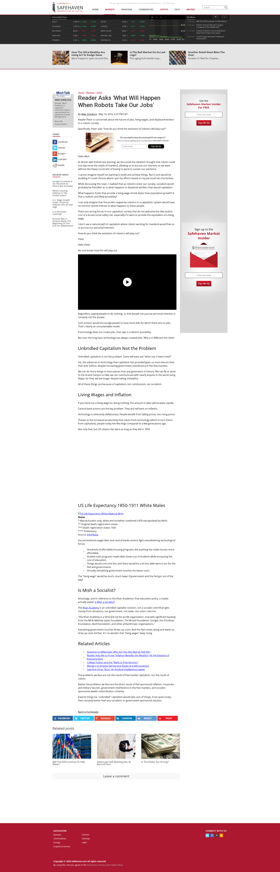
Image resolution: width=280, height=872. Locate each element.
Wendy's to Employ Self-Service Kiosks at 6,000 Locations (118, 666)
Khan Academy (91, 607)
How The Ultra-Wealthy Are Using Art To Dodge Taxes (88, 53)
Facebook (63, 141)
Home (95, 9)
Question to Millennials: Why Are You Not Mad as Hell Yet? (118, 652)
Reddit (61, 165)
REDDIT (148, 718)
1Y (165, 17)
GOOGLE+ (106, 718)
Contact (85, 834)
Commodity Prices (59, 17)
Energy (56, 842)
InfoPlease (92, 534)
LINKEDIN (127, 718)
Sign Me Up (204, 123)
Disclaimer (92, 865)
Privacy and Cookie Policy (110, 865)
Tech (177, 9)
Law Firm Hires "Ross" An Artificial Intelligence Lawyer (116, 669)
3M (161, 17)
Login (84, 842)
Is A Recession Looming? (59, 212)
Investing (126, 9)
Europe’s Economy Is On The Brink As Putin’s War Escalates (62, 183)
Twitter (61, 147)
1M (156, 17)
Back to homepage (88, 711)
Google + (62, 153)
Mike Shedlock (89, 114)
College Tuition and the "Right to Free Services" (112, 662)
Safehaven (59, 830)
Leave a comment (116, 776)
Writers (190, 9)
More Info (59, 121)
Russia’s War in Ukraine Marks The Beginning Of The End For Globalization (62, 222)
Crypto (164, 9)
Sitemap (86, 838)
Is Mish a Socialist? (105, 602)
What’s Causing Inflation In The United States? (59, 193)
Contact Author (61, 124)
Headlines (191, 17)
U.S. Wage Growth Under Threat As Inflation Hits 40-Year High (62, 203)
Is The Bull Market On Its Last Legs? (147, 53)
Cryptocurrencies (61, 846)
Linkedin (62, 159)
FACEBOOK (64, 718)
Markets (109, 9)
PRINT (169, 718)
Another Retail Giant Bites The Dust (206, 53)
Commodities (146, 9)
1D (152, 17)
